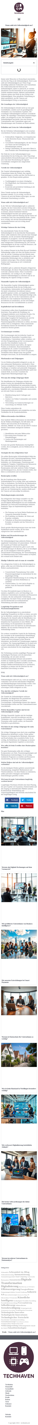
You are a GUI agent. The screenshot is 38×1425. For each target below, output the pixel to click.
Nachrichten (9, 1395)
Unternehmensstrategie (8, 1322)
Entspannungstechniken (8, 1292)
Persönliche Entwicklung (29, 1301)
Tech (7, 1402)
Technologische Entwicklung (8, 1310)
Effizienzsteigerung (10, 1289)
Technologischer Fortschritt (15, 1317)
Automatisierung (22, 1274)
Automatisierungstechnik (8, 1277)
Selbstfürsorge (8, 1305)
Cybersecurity (31, 1277)
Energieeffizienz (27, 1289)
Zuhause (8, 1404)
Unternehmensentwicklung (17, 1320)
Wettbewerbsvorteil (17, 1323)
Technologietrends (26, 1308)
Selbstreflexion (21, 1305)
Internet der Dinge (22, 1295)
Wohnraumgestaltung (9, 1326)
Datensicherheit (15, 1280)
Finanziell (8, 1387)
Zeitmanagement (24, 1325)
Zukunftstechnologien (16, 1328)
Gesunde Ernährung (21, 1292)
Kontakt (8, 1406)
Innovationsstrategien (10, 1295)
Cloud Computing (21, 1277)
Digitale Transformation (16, 1281)
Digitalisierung (9, 1286)
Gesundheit (9, 1389)
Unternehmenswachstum (22, 1321)
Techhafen (9, 1384)
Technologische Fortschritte (24, 1310)
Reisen (7, 1399)
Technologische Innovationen (14, 1315)
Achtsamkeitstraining (7, 1275)
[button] (19, 19)
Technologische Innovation (12, 1312)
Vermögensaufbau (6, 1323)
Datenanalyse (5, 1280)
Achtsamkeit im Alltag (19, 1272)
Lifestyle (8, 1391)
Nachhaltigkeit (17, 1301)
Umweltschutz (5, 1320)
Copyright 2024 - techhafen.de (19, 1423)
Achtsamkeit (4, 1272)
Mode (7, 1393)
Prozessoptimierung (25, 1303)
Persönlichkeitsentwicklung (9, 1303)
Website (8, 1414)
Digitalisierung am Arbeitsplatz (27, 1286)
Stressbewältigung (10, 1308)
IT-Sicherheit (13, 1298)
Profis (4, 1332)
